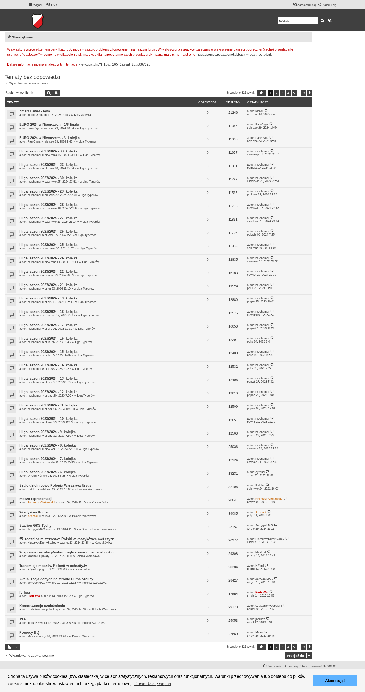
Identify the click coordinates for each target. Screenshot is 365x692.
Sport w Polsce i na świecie (99, 529)
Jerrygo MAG (36, 529)
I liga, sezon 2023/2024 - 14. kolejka (48, 365)
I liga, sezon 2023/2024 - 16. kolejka (48, 338)
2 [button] (276, 92)
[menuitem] (51, 5)
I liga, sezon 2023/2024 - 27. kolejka (48, 218)
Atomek (33, 515)
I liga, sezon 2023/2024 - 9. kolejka (47, 432)
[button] (261, 93)
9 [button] (304, 92)
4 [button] (288, 92)
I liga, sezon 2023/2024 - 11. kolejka (48, 405)
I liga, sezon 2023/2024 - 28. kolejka (48, 205)
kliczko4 (33, 556)
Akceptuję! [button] (335, 680)
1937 (23, 619)
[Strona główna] (54, 20)
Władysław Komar (34, 512)
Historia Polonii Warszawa (88, 622)
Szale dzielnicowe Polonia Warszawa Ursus (55, 485)
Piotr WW (34, 596)
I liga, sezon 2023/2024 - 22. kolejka (48, 272)
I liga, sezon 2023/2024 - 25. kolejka (48, 245)
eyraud (32, 475)
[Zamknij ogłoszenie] (308, 48)
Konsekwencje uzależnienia (42, 606)
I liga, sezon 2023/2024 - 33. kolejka (48, 151)
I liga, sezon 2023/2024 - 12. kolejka (48, 392)
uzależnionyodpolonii (41, 609)
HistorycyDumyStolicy (42, 542)
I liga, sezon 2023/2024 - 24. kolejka (48, 258)
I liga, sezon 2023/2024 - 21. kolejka (48, 285)
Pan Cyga (34, 128)
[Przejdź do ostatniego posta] (266, 111)
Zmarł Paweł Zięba (34, 111)
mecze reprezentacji (35, 499)
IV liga (24, 592)
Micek (31, 636)
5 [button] (294, 92)
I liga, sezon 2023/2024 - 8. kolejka (47, 445)
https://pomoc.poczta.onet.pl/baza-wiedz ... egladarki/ (235, 54)
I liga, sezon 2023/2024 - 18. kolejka (48, 312)
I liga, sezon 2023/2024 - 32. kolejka (48, 165)
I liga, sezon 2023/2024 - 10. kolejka (48, 419)
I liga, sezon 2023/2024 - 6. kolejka (47, 472)
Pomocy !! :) (29, 633)
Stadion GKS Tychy (35, 526)
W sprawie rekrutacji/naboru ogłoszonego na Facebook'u (66, 552)
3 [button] (282, 92)
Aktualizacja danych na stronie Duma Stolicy (56, 579)
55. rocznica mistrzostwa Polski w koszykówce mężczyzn (66, 539)
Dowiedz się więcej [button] (152, 683)
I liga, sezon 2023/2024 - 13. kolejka (48, 378)
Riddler (32, 489)
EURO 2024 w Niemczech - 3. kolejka (49, 138)
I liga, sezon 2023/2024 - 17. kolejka (48, 325)
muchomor (34, 154)
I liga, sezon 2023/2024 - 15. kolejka (48, 352)
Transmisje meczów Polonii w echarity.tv (53, 566)
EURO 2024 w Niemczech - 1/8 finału (49, 124)
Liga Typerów (89, 128)
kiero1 (32, 114)
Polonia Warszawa (89, 489)
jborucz (32, 622)
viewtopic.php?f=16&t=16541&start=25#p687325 (114, 64)
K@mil (32, 569)
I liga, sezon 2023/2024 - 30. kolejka (48, 178)
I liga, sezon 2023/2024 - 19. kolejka (48, 298)
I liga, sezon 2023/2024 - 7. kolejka (47, 459)
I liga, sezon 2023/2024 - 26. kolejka (48, 231)
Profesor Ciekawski (41, 502)
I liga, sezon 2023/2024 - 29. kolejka (48, 191)
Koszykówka (82, 114)
